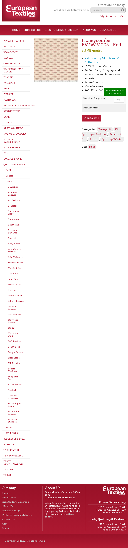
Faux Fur (9, 83)
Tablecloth (11, 450)
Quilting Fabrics (14, 164)
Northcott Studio (13, 334)
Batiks (9, 170)
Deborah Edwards (12, 231)
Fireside (8, 94)
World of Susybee (12, 420)
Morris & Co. (14, 268)
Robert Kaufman (12, 370)
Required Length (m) (94, 98)
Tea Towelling (13, 456)
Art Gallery (14, 200)
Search (123, 10)
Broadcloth (11, 52)
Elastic (8, 77)
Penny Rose (14, 347)
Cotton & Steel (15, 219)
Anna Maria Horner (14, 250)
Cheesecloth (12, 63)
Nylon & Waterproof (11, 140)
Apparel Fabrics (14, 41)
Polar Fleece (11, 147)
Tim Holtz (13, 273)
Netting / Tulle (13, 128)
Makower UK (15, 314)
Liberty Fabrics (16, 301)
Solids (9, 427)
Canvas (8, 58)
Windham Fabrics (13, 412)
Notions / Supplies (15, 134)
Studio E (12, 390)
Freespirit (13, 238)
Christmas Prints (13, 212)
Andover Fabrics (12, 193)
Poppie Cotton (15, 352)
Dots (92, 146)
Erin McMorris (15, 257)
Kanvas (12, 290)
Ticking (8, 469)
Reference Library (15, 439)
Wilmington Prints (14, 404)
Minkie (7, 122)
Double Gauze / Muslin (12, 70)
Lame (6, 117)
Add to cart (91, 117)
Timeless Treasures (13, 396)
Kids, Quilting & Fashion (62, 30)
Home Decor (32, 30)
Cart (123, 16)
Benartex (12, 206)
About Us (89, 30)
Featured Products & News (17, 515)
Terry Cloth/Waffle (13, 462)
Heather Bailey (15, 262)
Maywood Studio (13, 321)
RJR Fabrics (14, 363)
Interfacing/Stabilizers (16, 105)
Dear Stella (13, 225)
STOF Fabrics (15, 385)
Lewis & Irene (15, 295)
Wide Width (12, 433)
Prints (9, 181)
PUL (5, 153)
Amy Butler (14, 244)
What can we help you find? (71, 9)
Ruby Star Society (13, 378)
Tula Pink (13, 279)
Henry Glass (14, 284)
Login (5, 528)
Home (16, 30)
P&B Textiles (14, 341)
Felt (6, 88)
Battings (9, 47)
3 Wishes (13, 187)
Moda (11, 328)
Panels (9, 176)
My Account (108, 16)
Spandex (8, 444)
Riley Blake (14, 358)
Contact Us (108, 30)
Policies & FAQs (11, 510)
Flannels (9, 100)
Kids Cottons (11, 111)
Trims (7, 475)
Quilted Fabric (12, 159)
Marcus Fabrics (12, 307)
